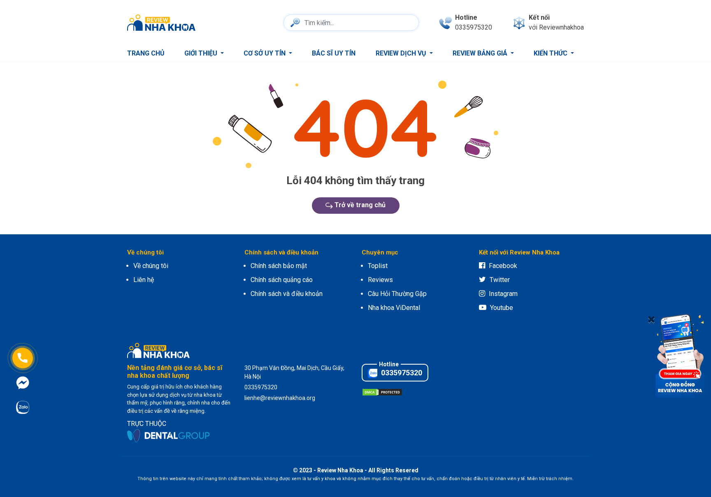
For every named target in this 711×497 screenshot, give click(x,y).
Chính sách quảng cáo (282, 280)
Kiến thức (551, 53)
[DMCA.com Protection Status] (382, 391)
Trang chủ (146, 53)
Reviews (380, 280)
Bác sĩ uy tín (334, 53)
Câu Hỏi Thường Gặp (397, 294)
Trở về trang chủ (359, 205)
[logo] (163, 22)
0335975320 (400, 372)
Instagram (503, 294)
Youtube (501, 308)
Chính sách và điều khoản (287, 294)
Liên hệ (143, 280)
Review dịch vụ (402, 53)
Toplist (378, 266)
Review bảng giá (481, 53)
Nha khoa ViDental (394, 308)
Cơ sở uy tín (265, 53)
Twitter (500, 280)
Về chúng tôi (150, 266)
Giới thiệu (201, 53)
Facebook (503, 266)
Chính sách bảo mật (279, 266)
